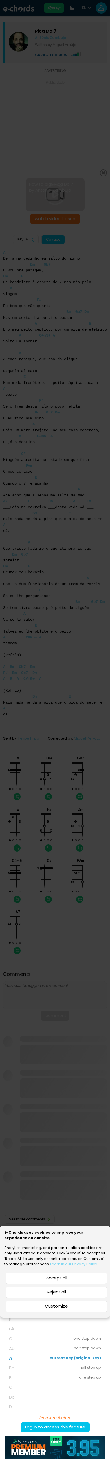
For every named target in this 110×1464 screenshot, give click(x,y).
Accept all (56, 1278)
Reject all (56, 1292)
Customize (56, 1306)
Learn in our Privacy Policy (73, 1264)
